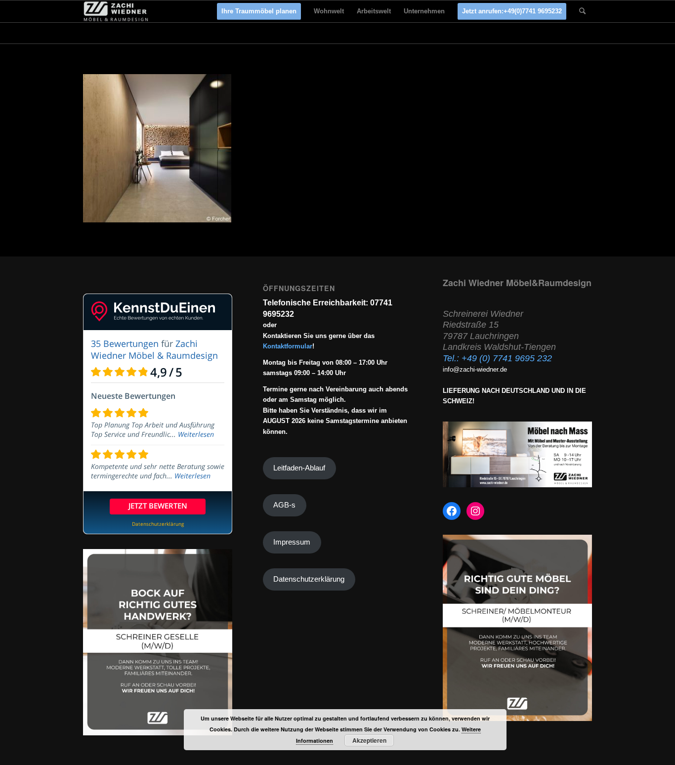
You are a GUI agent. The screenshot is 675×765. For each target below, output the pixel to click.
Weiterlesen (196, 434)
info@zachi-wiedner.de (475, 369)
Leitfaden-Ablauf (299, 468)
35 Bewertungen (125, 343)
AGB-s (284, 505)
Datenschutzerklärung (308, 579)
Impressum (291, 542)
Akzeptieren (369, 740)
